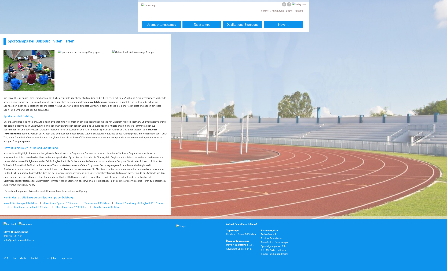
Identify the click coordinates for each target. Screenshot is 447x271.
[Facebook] (289, 5)
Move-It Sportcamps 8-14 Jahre (20, 203)
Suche (289, 10)
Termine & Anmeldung (272, 10)
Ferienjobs (50, 258)
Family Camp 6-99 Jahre (106, 207)
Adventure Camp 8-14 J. (238, 248)
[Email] (284, 5)
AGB (5, 258)
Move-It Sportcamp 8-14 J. (240, 244)
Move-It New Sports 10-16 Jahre (60, 203)
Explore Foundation (271, 238)
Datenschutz (19, 258)
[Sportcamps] (149, 5)
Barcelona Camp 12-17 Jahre (71, 207)
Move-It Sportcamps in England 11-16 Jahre (140, 203)
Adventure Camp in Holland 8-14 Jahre (28, 207)
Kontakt (299, 10)
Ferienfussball (268, 234)
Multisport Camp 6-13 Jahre (241, 234)
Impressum (66, 258)
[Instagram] (299, 4)
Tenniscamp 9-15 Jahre (97, 203)
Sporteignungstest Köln (273, 246)
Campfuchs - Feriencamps (274, 242)
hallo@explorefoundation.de (19, 240)
